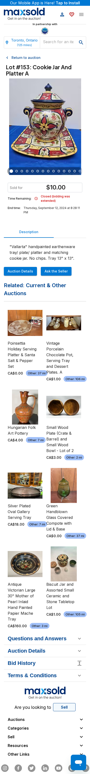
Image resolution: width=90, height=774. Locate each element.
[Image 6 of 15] (37, 171)
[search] (81, 42)
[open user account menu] (62, 14)
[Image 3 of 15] (22, 171)
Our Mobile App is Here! (45, 2)
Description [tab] (28, 232)
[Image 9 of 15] (53, 171)
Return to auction (26, 58)
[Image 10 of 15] (59, 171)
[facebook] (18, 768)
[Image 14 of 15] (80, 171)
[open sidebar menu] (81, 14)
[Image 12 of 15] (69, 171)
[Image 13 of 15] (74, 171)
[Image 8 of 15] (48, 171)
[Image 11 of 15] (64, 171)
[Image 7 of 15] (43, 171)
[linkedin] (45, 768)
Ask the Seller (56, 271)
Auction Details (20, 271)
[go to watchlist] (72, 14)
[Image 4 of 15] (27, 171)
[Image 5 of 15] (32, 171)
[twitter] (31, 768)
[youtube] (58, 768)
